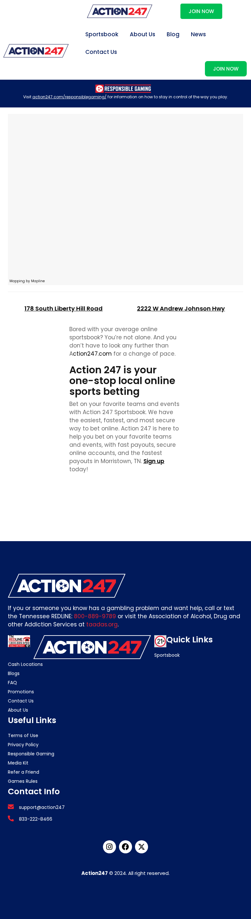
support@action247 (42, 807)
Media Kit (18, 763)
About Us (142, 34)
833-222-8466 (35, 819)
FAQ (12, 682)
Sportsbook (101, 34)
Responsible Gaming (31, 753)
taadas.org (102, 624)
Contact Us (101, 52)
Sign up (153, 461)
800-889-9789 (95, 616)
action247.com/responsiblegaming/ (69, 97)
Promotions (21, 691)
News (198, 34)
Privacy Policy (23, 744)
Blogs (14, 673)
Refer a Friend (23, 772)
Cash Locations (25, 664)
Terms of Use (23, 735)
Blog (173, 34)
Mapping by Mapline (27, 281)
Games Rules (23, 781)
